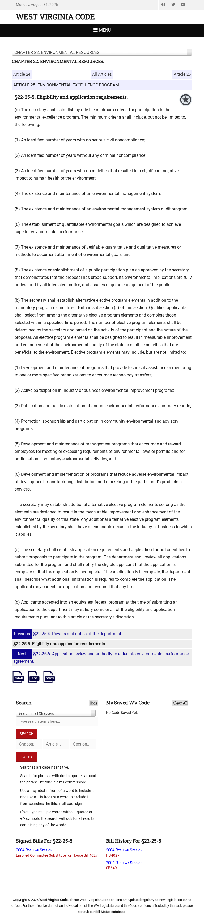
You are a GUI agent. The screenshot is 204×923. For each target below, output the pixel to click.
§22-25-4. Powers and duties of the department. (68, 633)
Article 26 (182, 74)
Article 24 (21, 74)
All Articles (102, 74)
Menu (105, 30)
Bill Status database (110, 912)
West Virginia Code (55, 16)
